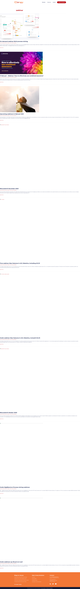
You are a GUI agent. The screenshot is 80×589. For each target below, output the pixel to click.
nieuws (20, 584)
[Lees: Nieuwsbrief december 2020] (40, 155)
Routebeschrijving (34, 580)
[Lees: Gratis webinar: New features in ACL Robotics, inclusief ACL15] (40, 304)
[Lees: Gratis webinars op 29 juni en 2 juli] (21, 528)
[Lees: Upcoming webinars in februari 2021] (19, 99)
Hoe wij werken (34, 578)
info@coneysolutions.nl (55, 576)
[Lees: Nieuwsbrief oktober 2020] (40, 379)
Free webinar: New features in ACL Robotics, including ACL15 (20, 263)
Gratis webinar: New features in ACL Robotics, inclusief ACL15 (20, 338)
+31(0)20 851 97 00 (55, 577)
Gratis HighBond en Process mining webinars (15, 487)
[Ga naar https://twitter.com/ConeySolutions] (53, 584)
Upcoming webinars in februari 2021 (12, 114)
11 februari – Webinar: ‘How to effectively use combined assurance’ (21, 76)
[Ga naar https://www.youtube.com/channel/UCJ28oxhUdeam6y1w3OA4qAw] (55, 584)
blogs (17, 584)
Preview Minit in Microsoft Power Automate (20, 577)
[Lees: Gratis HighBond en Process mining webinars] (21, 454)
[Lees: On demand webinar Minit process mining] (19, 26)
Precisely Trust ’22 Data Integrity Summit (20, 578)
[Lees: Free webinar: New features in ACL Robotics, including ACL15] (40, 230)
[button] (45, 2)
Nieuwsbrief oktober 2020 (8, 412)
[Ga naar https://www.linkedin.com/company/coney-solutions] (50, 584)
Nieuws (8, 77)
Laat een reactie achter (3, 77)
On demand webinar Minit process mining (14, 41)
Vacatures (33, 577)
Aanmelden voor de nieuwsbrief (36, 581)
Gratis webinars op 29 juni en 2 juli (11, 562)
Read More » (2, 47)
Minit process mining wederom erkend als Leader (21, 580)
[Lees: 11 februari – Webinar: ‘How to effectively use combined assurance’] (21, 62)
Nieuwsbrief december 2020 (9, 188)
